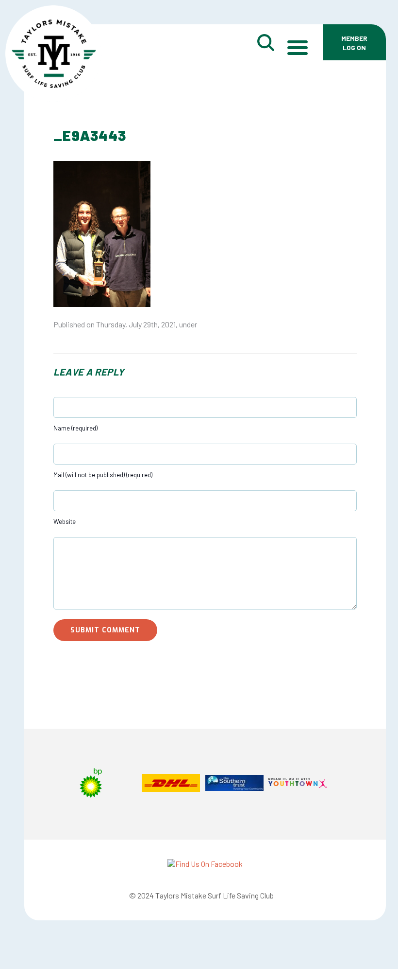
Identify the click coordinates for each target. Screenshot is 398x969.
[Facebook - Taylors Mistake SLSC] (205, 863)
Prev (70, 784)
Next (339, 784)
